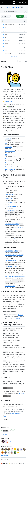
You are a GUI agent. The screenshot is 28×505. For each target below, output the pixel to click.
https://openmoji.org (16, 413)
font (6, 37)
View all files (14, 56)
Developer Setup (10, 151)
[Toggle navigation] (2, 2)
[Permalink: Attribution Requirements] (1, 291)
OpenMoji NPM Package (12, 224)
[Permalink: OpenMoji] (1, 67)
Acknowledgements (11, 167)
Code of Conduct (10, 169)
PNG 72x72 (8, 198)
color (6, 31)
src (5, 47)
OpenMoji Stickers (10, 206)
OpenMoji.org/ (9, 101)
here (15, 239)
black (6, 27)
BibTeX (6, 419)
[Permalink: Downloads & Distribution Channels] (1, 176)
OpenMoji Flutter (10, 286)
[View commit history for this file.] (24, 21)
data (6, 34)
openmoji (15, 7)
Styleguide (8, 138)
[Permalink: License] (1, 377)
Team (6, 163)
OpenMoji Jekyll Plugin (11, 250)
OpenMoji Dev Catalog (9, 129)
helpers (6, 43)
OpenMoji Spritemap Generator (14, 255)
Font (6, 159)
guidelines (7, 40)
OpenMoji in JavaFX (11, 266)
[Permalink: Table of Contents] (1, 135)
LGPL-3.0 (21, 393)
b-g (5, 21)
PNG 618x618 (9, 194)
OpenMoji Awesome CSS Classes (14, 276)
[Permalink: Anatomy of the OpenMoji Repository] (1, 323)
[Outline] (26, 61)
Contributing (8, 147)
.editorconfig (8, 53)
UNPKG (20, 227)
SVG (6, 186)
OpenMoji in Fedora (10, 260)
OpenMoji (20, 315)
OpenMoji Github (10, 210)
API (6, 155)
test (6, 50)
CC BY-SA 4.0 (18, 318)
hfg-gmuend (7, 7)
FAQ (6, 142)
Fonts (6, 190)
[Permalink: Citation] (1, 400)
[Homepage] (14, 2)
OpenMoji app (9, 202)
